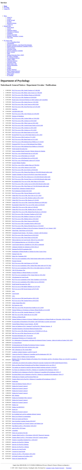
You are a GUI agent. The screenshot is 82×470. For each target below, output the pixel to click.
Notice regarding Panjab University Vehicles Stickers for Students (28, 151)
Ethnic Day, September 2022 (19, 256)
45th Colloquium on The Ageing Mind (22, 349)
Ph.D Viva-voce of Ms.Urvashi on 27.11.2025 (23, 137)
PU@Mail (6, 7)
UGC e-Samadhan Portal (13, 42)
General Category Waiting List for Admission (23, 356)
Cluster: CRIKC (11, 59)
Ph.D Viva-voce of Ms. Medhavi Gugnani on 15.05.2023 (26, 216)
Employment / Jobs (12, 63)
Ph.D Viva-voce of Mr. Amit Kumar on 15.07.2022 (25, 263)
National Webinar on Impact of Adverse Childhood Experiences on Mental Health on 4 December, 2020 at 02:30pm (41, 319)
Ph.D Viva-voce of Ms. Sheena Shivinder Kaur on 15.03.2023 (28, 226)
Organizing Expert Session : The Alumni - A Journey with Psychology (30, 233)
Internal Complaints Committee (15, 50)
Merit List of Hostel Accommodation (21, 416)
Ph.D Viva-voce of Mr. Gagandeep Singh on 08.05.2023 (26, 223)
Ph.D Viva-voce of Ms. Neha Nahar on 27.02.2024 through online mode (30, 186)
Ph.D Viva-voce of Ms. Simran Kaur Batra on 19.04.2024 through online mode (32, 172)
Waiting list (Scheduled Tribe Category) (22, 397)
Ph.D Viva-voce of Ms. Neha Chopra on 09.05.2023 (25, 221)
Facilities (9, 21)
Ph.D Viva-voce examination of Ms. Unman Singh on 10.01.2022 (28, 275)
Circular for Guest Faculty (18, 451)
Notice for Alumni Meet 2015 (19, 458)
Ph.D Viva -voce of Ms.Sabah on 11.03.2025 (23, 155)
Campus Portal (13, 72)
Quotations (10, 33)
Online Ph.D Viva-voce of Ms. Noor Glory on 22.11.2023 (26, 195)
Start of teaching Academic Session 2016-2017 (24, 421)
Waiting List (15, 404)
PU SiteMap (10, 75)
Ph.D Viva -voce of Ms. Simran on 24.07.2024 (24, 167)
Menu (5, 16)
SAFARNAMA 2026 (17, 111)
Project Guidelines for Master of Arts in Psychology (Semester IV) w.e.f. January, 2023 (34, 228)
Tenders (9, 68)
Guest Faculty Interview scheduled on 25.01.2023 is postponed (28, 244)
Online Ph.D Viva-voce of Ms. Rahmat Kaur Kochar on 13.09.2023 (29, 212)
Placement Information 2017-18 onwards (22, 335)
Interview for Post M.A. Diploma (20, 442)
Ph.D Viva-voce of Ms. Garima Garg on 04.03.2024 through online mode (30, 184)
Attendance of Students (13, 32)
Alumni (9, 66)
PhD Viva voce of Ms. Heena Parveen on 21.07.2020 (25, 333)
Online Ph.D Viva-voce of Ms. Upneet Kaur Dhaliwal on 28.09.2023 (29, 202)
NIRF (8, 53)
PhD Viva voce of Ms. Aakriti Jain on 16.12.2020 (24, 314)
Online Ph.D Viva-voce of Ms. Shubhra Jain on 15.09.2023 (27, 209)
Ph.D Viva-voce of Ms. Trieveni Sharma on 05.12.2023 (26, 193)
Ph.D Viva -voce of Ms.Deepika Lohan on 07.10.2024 (26, 160)
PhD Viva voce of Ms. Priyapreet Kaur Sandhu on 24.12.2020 (28, 307)
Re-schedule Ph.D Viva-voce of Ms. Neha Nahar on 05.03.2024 (28, 181)
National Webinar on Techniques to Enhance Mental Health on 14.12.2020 (31, 310)
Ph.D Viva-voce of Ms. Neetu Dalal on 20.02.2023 (25, 237)
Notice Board (10, 27)
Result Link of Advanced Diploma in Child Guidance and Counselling (30, 99)
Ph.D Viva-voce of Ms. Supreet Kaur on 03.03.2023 (25, 235)
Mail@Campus (13, 71)
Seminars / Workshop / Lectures (15, 36)
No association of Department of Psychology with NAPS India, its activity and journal (34, 321)
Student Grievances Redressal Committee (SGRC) (20, 46)
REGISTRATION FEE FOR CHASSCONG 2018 (25, 347)
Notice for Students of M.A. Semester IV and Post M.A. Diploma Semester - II (32, 326)
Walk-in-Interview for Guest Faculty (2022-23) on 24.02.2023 (27, 240)
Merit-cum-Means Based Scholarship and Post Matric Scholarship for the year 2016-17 (34, 365)
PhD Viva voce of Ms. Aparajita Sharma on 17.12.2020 (26, 312)
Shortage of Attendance (18, 116)
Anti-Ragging (10, 43)
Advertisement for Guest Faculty (20, 277)
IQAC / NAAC (11, 52)
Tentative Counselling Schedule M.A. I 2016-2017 (25, 440)
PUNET (12, 69)
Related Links (7, 26)
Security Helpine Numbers (18, 162)
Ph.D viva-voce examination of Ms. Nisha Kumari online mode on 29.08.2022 (32, 258)
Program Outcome (16, 261)
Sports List (14, 409)
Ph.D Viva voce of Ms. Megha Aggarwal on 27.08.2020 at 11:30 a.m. (29, 331)
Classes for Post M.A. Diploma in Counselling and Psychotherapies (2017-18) (31, 354)
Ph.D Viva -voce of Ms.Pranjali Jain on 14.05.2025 (25, 153)
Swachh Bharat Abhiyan (13, 58)
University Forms (11, 62)
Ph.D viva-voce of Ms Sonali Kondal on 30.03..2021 (25, 298)
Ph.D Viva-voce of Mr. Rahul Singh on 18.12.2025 (25, 132)
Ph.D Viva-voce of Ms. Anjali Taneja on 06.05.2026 (25, 104)
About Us (9, 17)
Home (5, 6)
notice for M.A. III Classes (18, 428)
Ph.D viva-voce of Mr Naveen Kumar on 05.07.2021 (25, 289)
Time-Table (10, 37)
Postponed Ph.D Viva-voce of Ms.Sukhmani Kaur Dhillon (27, 144)
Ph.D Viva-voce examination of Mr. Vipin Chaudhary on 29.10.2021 (29, 279)
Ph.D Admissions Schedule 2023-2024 (22, 191)
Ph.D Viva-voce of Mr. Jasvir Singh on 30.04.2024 (25, 169)
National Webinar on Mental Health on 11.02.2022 (25, 272)
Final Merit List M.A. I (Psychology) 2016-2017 (24, 426)
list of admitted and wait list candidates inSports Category (26, 414)
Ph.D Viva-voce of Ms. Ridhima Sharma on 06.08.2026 (26, 95)
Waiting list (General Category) (20, 386)
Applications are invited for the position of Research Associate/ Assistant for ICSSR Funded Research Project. (40, 362)
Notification (15, 381)
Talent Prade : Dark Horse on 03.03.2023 (22, 230)
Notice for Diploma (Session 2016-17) (21, 383)
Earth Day (14, 109)
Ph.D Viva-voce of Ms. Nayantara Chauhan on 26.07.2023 (27, 214)
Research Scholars (11, 23)
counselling (15, 430)
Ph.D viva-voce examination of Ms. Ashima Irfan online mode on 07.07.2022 (31, 265)
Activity (9, 29)
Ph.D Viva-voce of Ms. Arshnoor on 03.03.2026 (24, 120)
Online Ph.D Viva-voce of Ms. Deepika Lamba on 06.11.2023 (28, 198)
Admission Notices (12, 30)
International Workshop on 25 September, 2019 (24, 338)
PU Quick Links (8, 40)
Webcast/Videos (11, 47)
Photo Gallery (10, 74)
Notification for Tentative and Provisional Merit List (25, 376)
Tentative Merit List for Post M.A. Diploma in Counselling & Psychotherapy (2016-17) (34, 379)
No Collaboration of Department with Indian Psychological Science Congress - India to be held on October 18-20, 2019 (42, 340)
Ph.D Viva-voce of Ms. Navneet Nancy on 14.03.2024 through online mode (31, 179)
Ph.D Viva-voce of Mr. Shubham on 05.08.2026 (24, 97)
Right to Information (12, 65)
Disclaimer (69, 468)
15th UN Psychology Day (18, 270)
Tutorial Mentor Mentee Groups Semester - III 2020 (25, 324)
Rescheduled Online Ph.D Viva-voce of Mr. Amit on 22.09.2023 (28, 205)
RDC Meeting (15, 395)
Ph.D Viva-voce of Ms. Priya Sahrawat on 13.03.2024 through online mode (31, 176)
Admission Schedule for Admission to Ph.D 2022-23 (25, 247)
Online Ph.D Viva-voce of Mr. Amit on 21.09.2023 (25, 207)
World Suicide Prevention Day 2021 (21, 284)
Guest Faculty (15, 293)
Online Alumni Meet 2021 (18, 303)
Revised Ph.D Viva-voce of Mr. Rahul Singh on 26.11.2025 (27, 134)
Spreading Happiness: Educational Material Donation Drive (27, 328)
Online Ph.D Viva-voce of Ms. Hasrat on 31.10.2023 (25, 200)
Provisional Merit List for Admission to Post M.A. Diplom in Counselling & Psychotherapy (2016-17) (38, 374)
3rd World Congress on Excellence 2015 (22, 456)
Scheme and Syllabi (12, 34)
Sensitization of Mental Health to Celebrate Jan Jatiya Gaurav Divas (29, 251)
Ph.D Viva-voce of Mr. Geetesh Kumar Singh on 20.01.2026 (27, 125)
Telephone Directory (12, 61)
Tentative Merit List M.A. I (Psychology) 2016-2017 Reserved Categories (30, 435)
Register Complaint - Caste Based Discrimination (19, 45)
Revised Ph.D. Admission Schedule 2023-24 (23, 188)
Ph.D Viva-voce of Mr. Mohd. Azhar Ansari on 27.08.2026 (27, 92)
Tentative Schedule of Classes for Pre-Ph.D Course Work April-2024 (29, 174)
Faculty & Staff (11, 20)
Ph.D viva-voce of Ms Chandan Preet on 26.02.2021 (25, 300)
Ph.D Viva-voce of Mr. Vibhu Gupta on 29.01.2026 (25, 123)
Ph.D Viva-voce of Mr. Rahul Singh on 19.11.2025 (25, 139)
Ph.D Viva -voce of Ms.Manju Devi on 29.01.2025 (25, 158)
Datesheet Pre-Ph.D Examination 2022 (22, 249)
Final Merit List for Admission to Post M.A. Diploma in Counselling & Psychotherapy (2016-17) (36, 372)
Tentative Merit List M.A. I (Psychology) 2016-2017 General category (30, 437)
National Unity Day (17, 254)
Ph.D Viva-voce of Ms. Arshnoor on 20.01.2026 (24, 127)
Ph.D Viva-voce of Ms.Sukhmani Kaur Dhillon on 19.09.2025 (28, 146)
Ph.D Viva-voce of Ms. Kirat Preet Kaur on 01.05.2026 (26, 106)
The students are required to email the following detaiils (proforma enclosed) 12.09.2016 (34, 367)
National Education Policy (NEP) (15, 55)
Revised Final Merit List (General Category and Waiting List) (27, 423)
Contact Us (10, 24)
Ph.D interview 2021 (17, 305)
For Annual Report (17, 342)
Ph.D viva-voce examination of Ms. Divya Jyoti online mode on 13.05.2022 (31, 268)
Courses (9, 18)
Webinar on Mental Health (18, 317)
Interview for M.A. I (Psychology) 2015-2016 (23, 454)
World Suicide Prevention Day (19, 148)
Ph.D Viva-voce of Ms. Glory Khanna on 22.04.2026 (25, 113)
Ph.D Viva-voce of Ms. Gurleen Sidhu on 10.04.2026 (25, 118)
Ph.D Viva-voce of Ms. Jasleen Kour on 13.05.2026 (25, 102)
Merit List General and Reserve (20, 419)
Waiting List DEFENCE (18, 407)
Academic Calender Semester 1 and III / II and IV (24, 352)
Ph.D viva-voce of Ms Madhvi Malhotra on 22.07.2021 (26, 286)
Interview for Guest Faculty (19, 449)
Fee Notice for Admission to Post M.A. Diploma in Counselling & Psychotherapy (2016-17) (35, 369)
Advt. (13, 291)
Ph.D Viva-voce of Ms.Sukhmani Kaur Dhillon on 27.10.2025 (28, 141)
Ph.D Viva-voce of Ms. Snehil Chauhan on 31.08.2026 (26, 90)
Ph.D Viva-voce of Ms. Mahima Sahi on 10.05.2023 (25, 219)
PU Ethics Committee (12, 56)
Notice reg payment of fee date (20, 433)
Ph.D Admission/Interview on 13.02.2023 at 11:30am (25, 242)
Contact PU (7, 9)
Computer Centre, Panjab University (55, 468)
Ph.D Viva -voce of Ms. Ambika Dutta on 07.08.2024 (25, 165)
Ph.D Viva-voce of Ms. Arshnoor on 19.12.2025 (24, 130)
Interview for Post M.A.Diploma (20, 444)
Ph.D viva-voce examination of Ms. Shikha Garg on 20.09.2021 (28, 282)
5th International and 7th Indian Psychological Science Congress (28, 345)
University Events (11, 49)
